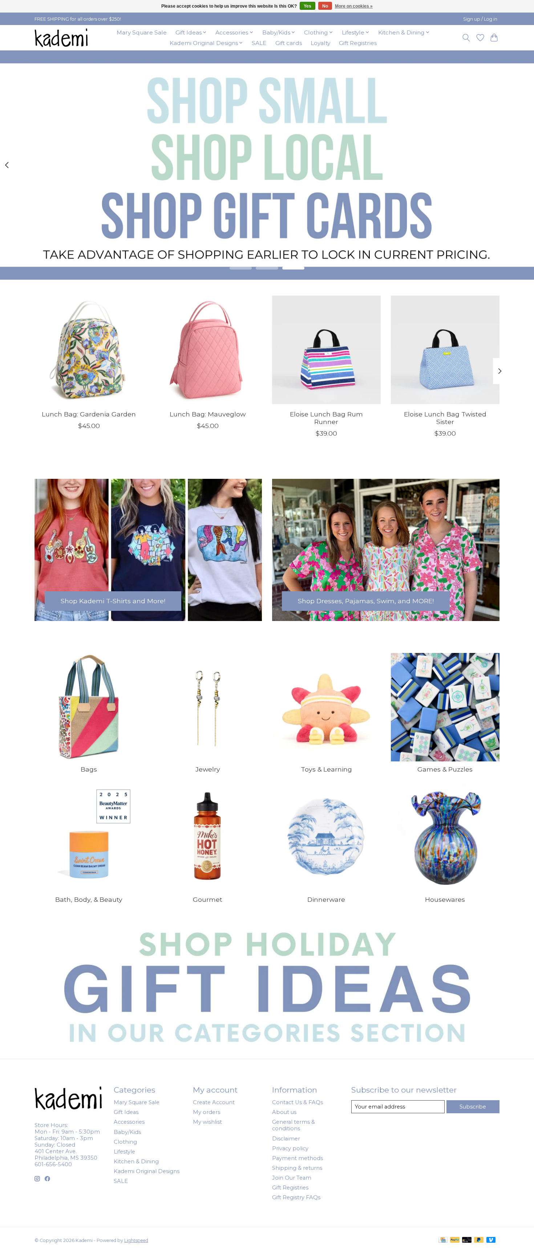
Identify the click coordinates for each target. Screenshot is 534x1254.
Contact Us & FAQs (297, 1102)
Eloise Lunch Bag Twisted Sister (445, 417)
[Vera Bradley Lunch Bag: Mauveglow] (207, 350)
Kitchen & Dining (136, 1161)
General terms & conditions (293, 1125)
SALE (259, 43)
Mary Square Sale (142, 32)
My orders (206, 1112)
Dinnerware (326, 899)
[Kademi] (62, 38)
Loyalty (320, 43)
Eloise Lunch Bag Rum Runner (326, 417)
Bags (89, 769)
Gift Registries (358, 43)
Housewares (445, 899)
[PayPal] (455, 1240)
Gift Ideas (126, 1112)
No (325, 6)
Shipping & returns (297, 1168)
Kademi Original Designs (146, 1171)
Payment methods (297, 1158)
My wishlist (207, 1122)
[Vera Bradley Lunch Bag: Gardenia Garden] (89, 350)
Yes (307, 6)
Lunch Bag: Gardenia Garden (89, 414)
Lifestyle (124, 1151)
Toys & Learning (326, 769)
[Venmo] (491, 1240)
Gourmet (207, 899)
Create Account (214, 1102)
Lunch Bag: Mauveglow (208, 414)
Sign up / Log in (480, 19)
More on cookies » (354, 6)
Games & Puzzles (445, 769)
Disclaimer (286, 1138)
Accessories (129, 1122)
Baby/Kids (127, 1132)
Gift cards (288, 43)
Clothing (125, 1142)
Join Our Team (291, 1178)
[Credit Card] (443, 1240)
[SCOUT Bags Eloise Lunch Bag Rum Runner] (326, 350)
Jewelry (207, 769)
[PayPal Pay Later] (479, 1240)
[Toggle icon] (466, 37)
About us (284, 1112)
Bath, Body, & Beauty (88, 899)
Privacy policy (290, 1148)
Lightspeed (136, 1240)
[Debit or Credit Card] (467, 1240)
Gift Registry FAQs (296, 1197)
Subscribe (473, 1106)
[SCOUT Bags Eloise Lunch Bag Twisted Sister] (445, 350)
